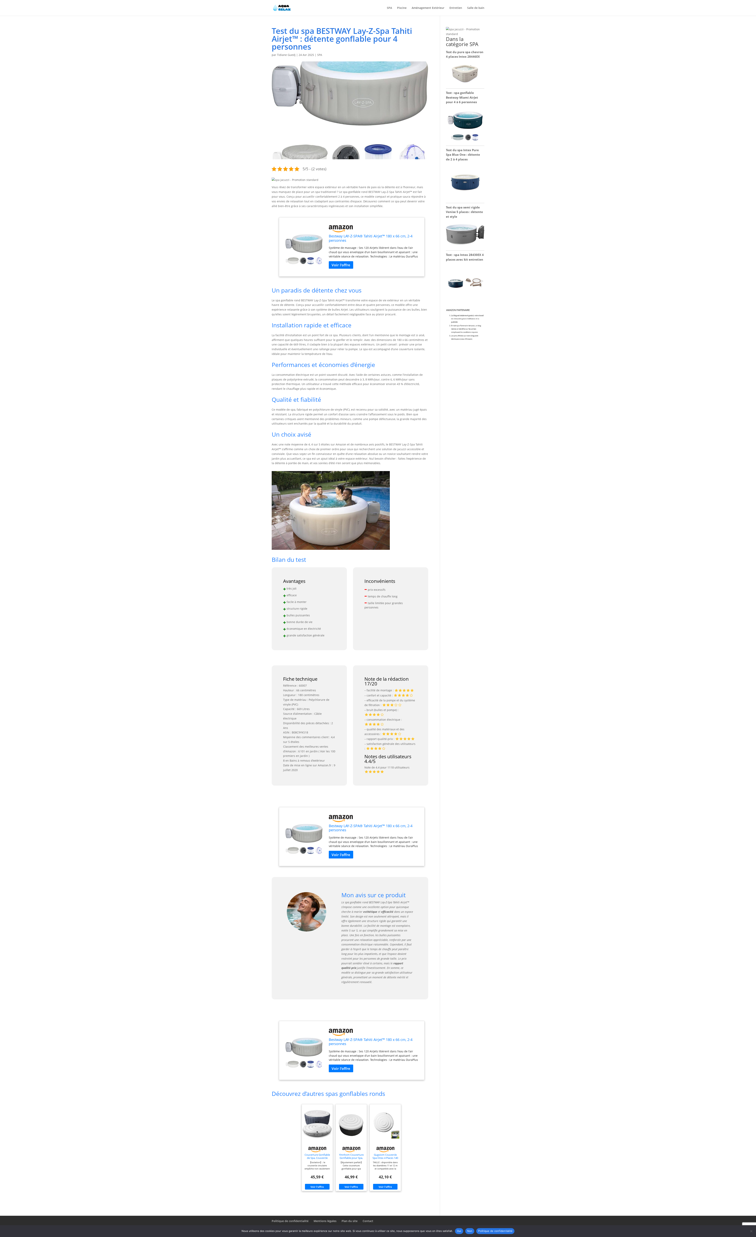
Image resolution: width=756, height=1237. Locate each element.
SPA (389, 8)
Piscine (402, 8)
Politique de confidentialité (290, 1221)
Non (469, 1230)
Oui (459, 1230)
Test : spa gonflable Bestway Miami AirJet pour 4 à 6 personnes (462, 97)
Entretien (455, 8)
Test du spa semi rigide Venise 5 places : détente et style (464, 212)
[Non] (751, 1231)
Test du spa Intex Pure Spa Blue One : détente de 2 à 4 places (463, 154)
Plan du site (350, 1221)
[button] (295, 180)
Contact (368, 1221)
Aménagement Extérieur (428, 8)
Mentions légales (325, 1221)
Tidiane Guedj (286, 55)
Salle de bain (475, 8)
